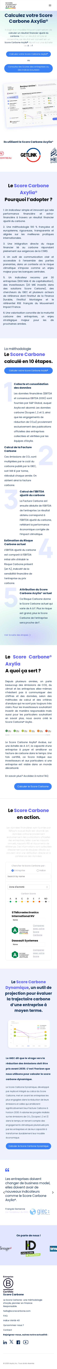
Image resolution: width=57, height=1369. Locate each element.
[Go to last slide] (4, 1192)
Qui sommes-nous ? (13, 1325)
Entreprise (19, 870)
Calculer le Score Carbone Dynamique (29, 1146)
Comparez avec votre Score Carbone (38, 930)
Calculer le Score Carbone (33, 786)
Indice (42, 870)
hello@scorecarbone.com (16, 1311)
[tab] (25, 1214)
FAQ (5, 1315)
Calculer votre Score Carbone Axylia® (28, 370)
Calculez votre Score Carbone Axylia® (28, 54)
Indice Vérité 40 (11, 1320)
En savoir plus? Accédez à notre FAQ (26, 776)
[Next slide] (53, 1192)
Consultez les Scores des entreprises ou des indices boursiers (28, 68)
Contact (7, 1329)
